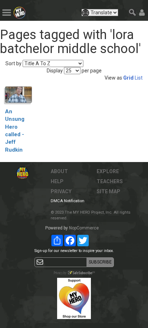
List (139, 78)
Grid (128, 78)
